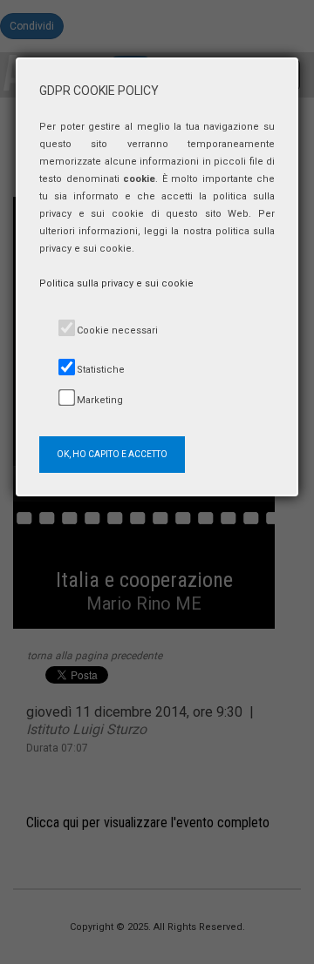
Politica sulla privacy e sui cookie (116, 283)
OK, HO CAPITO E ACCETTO (112, 454)
